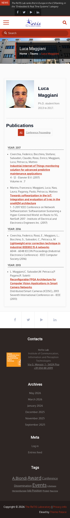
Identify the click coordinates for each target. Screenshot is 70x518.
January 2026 (35, 405)
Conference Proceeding (38, 132)
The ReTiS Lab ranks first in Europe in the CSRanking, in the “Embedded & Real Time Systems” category (39, 5)
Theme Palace (58, 512)
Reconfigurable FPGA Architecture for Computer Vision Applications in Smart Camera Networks (33, 283)
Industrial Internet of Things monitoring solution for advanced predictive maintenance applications (34, 169)
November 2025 (35, 418)
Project (46, 490)
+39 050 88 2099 (43, 368)
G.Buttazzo (51, 486)
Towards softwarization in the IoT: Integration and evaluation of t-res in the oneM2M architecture (35, 199)
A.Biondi (19, 478)
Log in (35, 446)
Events (39, 485)
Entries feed (35, 452)
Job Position (34, 490)
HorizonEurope (19, 490)
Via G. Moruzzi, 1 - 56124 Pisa (43, 364)
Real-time (54, 491)
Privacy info (60, 506)
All (21, 132)
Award (34, 478)
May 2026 (35, 393)
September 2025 (35, 424)
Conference (50, 478)
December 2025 (35, 412)
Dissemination (23, 485)
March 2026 (35, 399)
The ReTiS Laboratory (38, 506)
